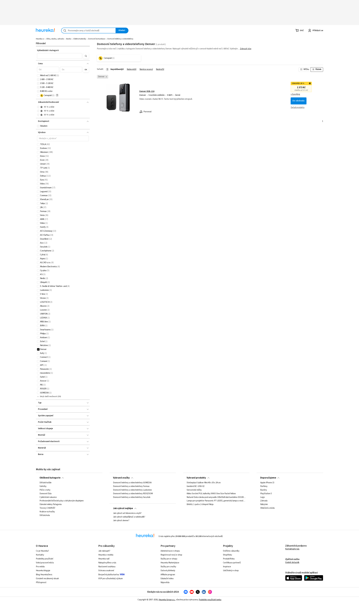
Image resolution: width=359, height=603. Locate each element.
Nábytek (264, 504)
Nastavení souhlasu (106, 566)
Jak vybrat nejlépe (123, 508)
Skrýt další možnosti (48, 396)
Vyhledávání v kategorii (48, 50)
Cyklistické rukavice (48, 497)
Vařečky (43, 486)
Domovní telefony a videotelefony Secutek (131, 497)
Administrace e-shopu (170, 550)
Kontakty (40, 554)
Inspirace (227, 566)
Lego (262, 497)
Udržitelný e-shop (231, 570)
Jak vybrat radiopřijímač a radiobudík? (129, 517)
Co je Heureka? (42, 550)
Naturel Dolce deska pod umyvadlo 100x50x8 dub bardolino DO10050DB (216, 497)
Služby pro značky (168, 566)
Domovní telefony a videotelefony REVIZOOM (133, 493)
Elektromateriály (79, 39)
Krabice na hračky (47, 511)
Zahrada (263, 500)
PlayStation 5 (266, 493)
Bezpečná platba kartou (108, 574)
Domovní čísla (45, 493)
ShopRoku (227, 554)
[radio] (38, 107)
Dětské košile (45, 482)
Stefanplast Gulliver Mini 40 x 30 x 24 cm (204, 482)
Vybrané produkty (196, 477)
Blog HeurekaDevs (44, 574)
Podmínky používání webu (210, 599)
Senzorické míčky (194, 490)
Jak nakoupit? (104, 550)
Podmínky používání (44, 558)
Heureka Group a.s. (167, 599)
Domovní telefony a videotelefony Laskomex (132, 490)
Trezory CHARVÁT (47, 508)
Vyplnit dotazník (292, 562)
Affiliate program (168, 574)
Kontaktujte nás (292, 548)
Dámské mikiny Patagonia (51, 504)
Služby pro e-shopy (169, 558)
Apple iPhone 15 (267, 482)
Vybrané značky (121, 477)
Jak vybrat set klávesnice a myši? (127, 513)
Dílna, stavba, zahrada (55, 39)
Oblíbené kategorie (50, 477)
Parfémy (263, 486)
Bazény (263, 490)
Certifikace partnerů (232, 562)
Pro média (40, 566)
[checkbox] (38, 75)
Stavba (68, 39)
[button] (59, 56)
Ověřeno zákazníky (231, 550)
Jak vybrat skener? (121, 520)
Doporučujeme (268, 477)
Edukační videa (167, 578)
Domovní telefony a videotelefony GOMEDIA (132, 482)
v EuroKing (295, 94)
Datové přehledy (168, 570)
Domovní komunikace (96, 39)
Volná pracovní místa (45, 562)
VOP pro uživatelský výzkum (110, 578)
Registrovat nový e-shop (171, 554)
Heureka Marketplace (170, 562)
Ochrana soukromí (106, 570)
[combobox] (88, 30)
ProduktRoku (229, 558)
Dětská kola (45, 515)
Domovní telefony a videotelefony (120, 39)
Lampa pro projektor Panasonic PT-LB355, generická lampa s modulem (216, 500)
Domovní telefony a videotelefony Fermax (131, 486)
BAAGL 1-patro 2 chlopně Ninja (200, 504)
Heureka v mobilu (105, 554)
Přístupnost (41, 582)
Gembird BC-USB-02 (195, 486)
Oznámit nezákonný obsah (47, 578)
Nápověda (165, 582)
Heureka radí (103, 558)
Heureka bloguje (43, 570)
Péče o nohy (45, 490)
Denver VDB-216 (146, 91)
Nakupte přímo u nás (107, 562)
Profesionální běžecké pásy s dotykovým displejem (62, 500)
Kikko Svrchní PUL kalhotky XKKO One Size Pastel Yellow (211, 493)
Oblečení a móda (267, 508)
